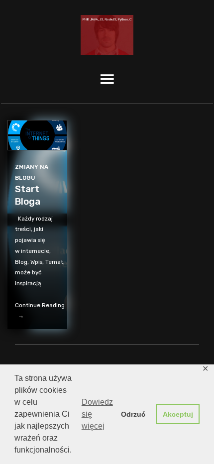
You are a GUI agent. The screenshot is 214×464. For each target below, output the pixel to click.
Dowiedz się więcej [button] (97, 414)
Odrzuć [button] (133, 414)
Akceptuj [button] (178, 414)
